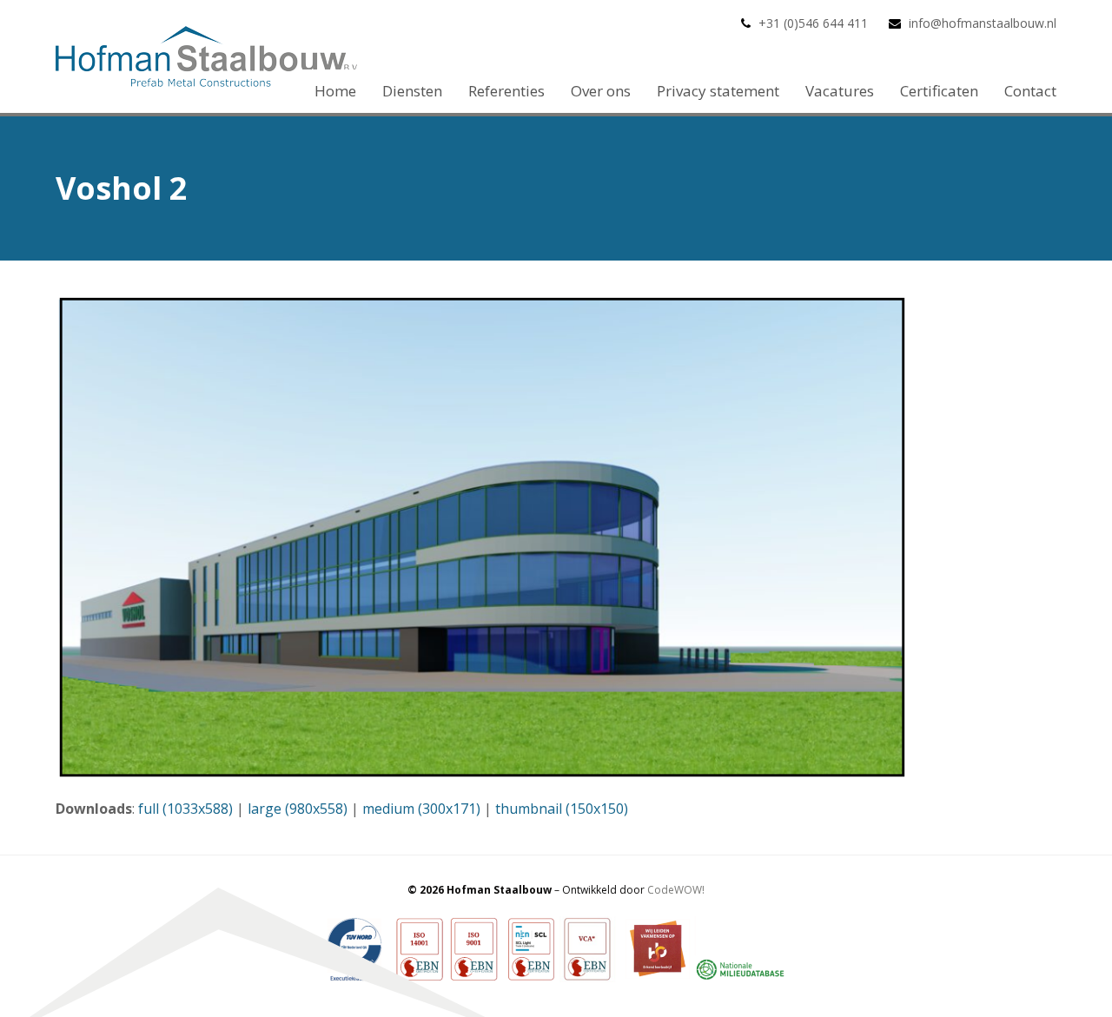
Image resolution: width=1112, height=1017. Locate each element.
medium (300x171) (421, 808)
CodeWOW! (676, 889)
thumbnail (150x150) (561, 808)
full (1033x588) (185, 808)
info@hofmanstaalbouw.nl (982, 23)
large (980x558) (298, 808)
